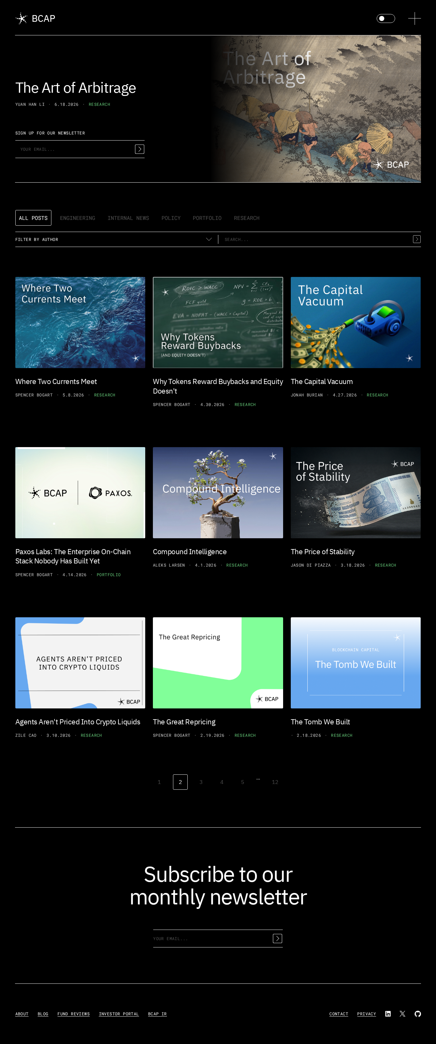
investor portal (119, 1014)
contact (338, 1014)
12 (275, 782)
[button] (414, 18)
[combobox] (319, 239)
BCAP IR (157, 1014)
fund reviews (73, 1014)
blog (43, 1014)
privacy (366, 1014)
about (22, 1014)
